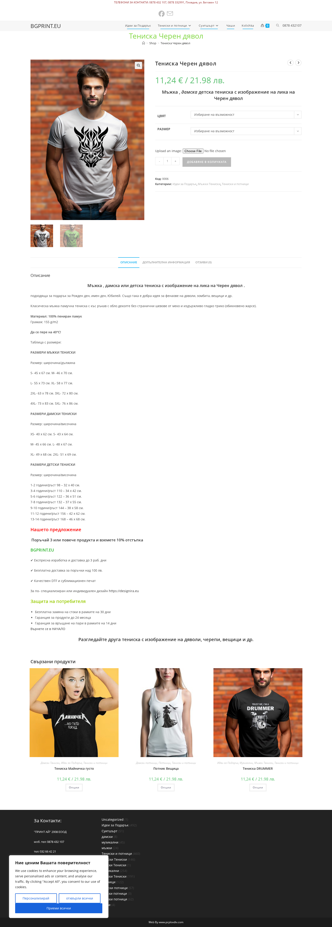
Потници (165, 763)
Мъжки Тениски (209, 184)
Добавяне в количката (207, 162)
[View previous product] (290, 63)
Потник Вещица (166, 768)
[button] (138, 65)
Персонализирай (36, 898)
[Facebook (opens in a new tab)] (162, 13)
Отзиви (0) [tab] (203, 262)
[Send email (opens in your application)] (170, 13)
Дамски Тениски (50, 763)
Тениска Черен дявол (175, 43)
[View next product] (298, 63)
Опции (74, 787)
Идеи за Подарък (184, 184)
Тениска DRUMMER (258, 768)
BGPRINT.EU (45, 26)
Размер (163, 129)
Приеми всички (59, 908)
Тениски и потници (235, 184)
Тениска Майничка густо (74, 768)
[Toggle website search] (278, 25)
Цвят (161, 116)
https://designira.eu (124, 591)
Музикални (246, 763)
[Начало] (143, 43)
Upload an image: (169, 151)
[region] (58, 886)
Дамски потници (146, 763)
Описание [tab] (128, 262)
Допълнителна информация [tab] (166, 262)
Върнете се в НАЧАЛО (47, 629)
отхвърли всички (79, 898)
